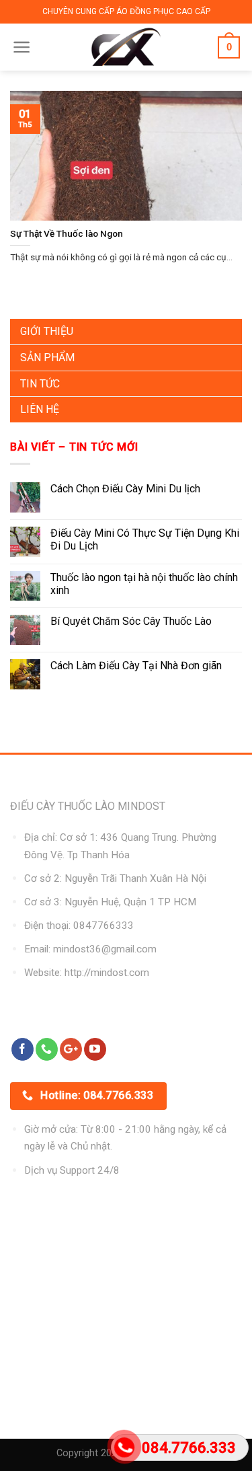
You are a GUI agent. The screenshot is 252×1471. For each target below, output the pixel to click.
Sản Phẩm (47, 357)
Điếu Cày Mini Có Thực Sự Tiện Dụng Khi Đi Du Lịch (144, 539)
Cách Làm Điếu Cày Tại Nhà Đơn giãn (136, 665)
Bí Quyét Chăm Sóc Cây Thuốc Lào (131, 621)
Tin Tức (40, 383)
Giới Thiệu (46, 331)
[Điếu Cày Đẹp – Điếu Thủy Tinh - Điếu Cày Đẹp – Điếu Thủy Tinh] (126, 47)
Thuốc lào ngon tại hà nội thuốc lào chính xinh (144, 584)
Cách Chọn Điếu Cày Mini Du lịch (125, 488)
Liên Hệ (39, 409)
